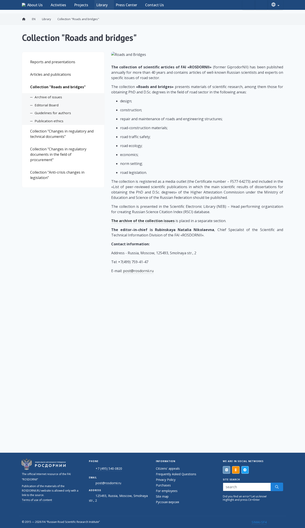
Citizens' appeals (168, 468)
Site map (162, 496)
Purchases (163, 485)
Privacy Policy (165, 480)
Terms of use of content (37, 500)
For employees (167, 491)
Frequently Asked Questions (176, 474)
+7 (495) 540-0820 (109, 468)
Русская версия (167, 502)
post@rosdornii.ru (138, 270)
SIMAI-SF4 (259, 522)
